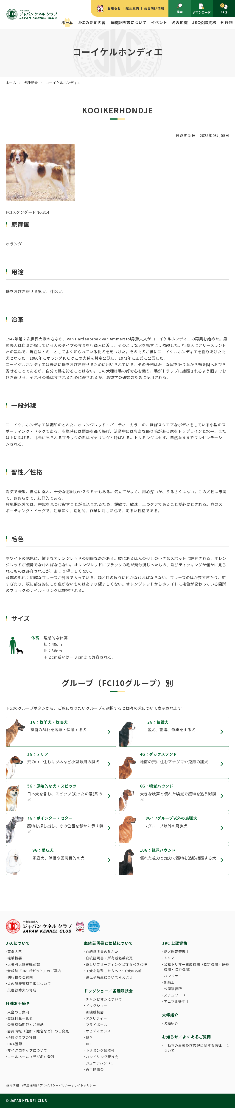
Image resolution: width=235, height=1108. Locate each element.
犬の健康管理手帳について (29, 983)
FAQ (224, 12)
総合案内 (132, 8)
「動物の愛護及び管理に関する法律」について (196, 1048)
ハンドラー (173, 975)
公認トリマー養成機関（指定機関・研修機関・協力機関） (196, 967)
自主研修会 (95, 1069)
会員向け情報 (154, 8)
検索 (180, 12)
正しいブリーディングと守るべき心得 (116, 964)
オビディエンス (98, 1031)
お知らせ (114, 8)
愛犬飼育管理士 (176, 951)
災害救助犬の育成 (21, 990)
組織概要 (14, 957)
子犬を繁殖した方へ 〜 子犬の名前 (114, 970)
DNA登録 (14, 1043)
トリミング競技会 (100, 1050)
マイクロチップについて (27, 1050)
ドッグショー (97, 1005)
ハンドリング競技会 (102, 1056)
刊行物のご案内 (20, 977)
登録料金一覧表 (20, 1018)
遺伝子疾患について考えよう (109, 977)
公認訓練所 (173, 988)
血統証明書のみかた (102, 951)
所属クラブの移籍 (21, 1037)
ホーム (67, 22)
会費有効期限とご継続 (25, 1024)
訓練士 (169, 982)
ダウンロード (202, 12)
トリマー (171, 957)
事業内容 (14, 951)
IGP (89, 1037)
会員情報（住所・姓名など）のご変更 (38, 1031)
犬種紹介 (171, 1023)
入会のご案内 (18, 1012)
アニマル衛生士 (176, 1001)
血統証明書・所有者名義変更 (109, 957)
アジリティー (96, 1018)
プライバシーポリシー (55, 1085)
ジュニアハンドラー (102, 1063)
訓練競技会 (95, 1012)
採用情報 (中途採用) (21, 1085)
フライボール (97, 1024)
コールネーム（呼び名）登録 (30, 1056)
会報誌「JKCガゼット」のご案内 (34, 970)
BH (88, 1043)
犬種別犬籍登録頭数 (23, 964)
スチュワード (175, 995)
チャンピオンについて (104, 999)
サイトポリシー (85, 1085)
